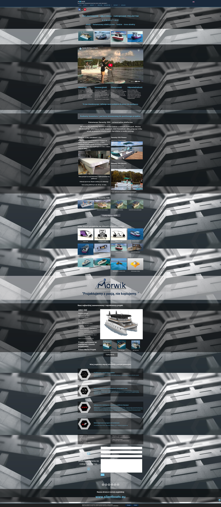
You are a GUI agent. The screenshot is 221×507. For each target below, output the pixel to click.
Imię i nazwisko (104, 446)
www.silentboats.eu (110, 497)
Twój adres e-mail (105, 450)
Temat (102, 454)
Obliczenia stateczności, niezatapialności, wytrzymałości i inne (110, 388)
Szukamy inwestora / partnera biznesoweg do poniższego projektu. (110, 116)
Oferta (85, 5)
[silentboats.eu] (193, 2)
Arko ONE (100, 5)
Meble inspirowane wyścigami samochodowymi (106, 423)
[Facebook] (79, 9)
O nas (80, 5)
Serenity (92, 5)
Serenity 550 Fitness (119, 138)
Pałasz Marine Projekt (87, 350)
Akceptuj (128, 505)
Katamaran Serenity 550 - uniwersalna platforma (110, 122)
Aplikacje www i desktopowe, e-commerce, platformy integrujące (111, 405)
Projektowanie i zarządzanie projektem (104, 372)
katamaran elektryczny (117, 166)
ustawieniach (115, 505)
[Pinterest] (85, 9)
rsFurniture (107, 5)
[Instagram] (82, 9)
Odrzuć (135, 505)
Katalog (123, 5)
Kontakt (116, 5)
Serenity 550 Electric (119, 164)
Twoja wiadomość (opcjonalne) (107, 458)
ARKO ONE (82, 310)
